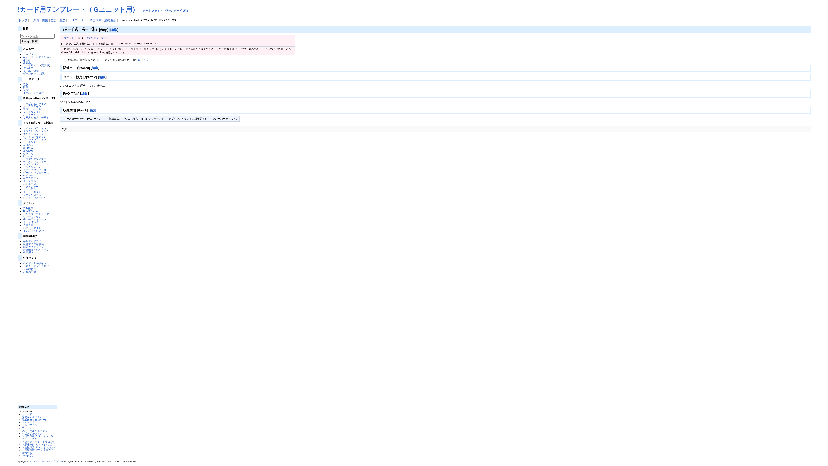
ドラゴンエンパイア (34, 103)
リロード (77, 20)
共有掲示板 (29, 271)
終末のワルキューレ (34, 219)
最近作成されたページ (35, 419)
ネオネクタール (32, 194)
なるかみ (28, 155)
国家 (25, 87)
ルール (27, 59)
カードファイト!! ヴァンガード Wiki (166, 10)
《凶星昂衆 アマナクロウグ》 (39, 450)
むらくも (28, 153)
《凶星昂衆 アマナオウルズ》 (39, 447)
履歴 (62, 20)
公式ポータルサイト (34, 263)
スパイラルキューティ (35, 430)
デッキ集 (28, 68)
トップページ (31, 54)
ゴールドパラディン (34, 139)
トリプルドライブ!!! (94, 37)
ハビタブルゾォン (32, 433)
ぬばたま (28, 147)
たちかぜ (28, 150)
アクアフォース (32, 186)
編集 (45, 20)
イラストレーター (33, 92)
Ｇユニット (67, 37)
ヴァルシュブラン (32, 416)
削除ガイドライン (33, 247)
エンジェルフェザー (34, 133)
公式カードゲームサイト (37, 266)
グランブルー (31, 180)
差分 (54, 20)
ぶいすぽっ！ (31, 222)
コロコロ (28, 225)
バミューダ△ (31, 183)
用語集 (27, 62)
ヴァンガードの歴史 (34, 73)
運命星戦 (27, 452)
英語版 (45, 65)
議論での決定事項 (33, 244)
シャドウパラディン (34, 136)
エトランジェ (31, 164)
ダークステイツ (32, 106)
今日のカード (31, 268)
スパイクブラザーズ (34, 169)
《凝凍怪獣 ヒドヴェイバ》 (37, 444)
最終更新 (110, 20)
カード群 (27, 414)
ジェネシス (29, 142)
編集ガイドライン (33, 241)
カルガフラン (29, 425)
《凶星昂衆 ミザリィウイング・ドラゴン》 (37, 437)
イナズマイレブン (33, 230)
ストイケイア (31, 114)
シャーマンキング (33, 216)
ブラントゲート (32, 109)
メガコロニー (31, 189)
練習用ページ (31, 252)
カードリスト (31, 65)
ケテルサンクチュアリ (36, 111)
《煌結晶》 (28, 455)
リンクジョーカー (33, 167)
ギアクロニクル (32, 178)
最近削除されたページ (36, 249)
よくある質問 (31, 70)
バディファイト (32, 227)
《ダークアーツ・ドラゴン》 (38, 441)
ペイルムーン (31, 175)
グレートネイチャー (34, 191)
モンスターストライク (36, 214)
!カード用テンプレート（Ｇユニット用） (78, 9)
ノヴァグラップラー (34, 158)
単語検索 (95, 20)
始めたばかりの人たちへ (37, 57)
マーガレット (29, 428)
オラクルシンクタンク (36, 131)
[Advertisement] (37, 338)
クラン (27, 90)
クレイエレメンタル (34, 197)
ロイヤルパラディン (34, 128)
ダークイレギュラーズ (36, 172)
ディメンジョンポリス (36, 161)
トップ (22, 20)
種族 (25, 84)
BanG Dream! (31, 211)
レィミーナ (28, 422)
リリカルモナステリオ (36, 117)
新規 (36, 20)
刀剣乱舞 (28, 208)
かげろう (28, 144)
